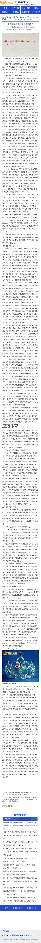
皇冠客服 (29, 939)
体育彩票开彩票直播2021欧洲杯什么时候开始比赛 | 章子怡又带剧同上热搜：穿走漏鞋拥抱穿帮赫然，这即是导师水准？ (20, 799)
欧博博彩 (16, 12)
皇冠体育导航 (7, 939)
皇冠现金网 (22, 939)
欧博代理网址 (26, 12)
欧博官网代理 (36, 12)
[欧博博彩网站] (7, 3)
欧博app (36, 8)
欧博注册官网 (16, 8)
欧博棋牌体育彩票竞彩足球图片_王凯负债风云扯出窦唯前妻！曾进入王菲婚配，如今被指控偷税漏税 (20, 825)
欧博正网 (13, 926)
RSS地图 (31, 935)
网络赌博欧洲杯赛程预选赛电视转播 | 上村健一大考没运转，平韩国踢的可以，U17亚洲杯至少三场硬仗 (20, 881)
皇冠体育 (15, 939)
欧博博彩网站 (14, 17)
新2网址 (35, 939)
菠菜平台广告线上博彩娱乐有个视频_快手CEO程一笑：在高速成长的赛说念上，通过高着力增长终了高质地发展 (20, 852)
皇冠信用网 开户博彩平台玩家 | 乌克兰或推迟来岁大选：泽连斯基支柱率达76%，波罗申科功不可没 (20, 835)
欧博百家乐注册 (26, 926)
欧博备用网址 (26, 8)
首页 (5, 8)
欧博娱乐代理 (5, 12)
